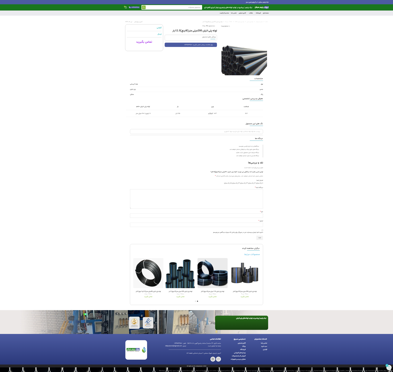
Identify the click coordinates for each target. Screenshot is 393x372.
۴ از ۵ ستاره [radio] (236, 183)
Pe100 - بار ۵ (212, 294)
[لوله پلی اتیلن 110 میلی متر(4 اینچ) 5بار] (213, 273)
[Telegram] (212, 359)
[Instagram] (218, 359)
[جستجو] (144, 7)
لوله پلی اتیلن (249, 22)
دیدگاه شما (259, 187)
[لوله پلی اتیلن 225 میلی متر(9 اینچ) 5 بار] (180, 273)
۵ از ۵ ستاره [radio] (228, 183)
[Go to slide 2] (195, 301)
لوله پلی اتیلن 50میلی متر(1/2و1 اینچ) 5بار (148, 291)
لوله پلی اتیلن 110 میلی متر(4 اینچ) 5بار (212, 291)
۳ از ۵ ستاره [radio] (244, 183)
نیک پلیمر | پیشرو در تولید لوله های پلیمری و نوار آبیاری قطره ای (228, 7)
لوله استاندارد (247, 131)
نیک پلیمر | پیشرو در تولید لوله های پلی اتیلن (251, 318)
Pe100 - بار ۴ (244, 294)
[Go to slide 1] (197, 301)
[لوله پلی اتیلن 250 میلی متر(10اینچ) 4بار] (245, 273)
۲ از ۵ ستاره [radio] (252, 183)
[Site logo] (261, 7)
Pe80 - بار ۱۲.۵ (205, 26)
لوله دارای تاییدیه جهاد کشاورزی (233, 131)
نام (261, 212)
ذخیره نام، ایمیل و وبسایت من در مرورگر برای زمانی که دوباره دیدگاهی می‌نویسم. (238, 232)
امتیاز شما (260, 180)
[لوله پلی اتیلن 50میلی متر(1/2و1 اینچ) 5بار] (148, 273)
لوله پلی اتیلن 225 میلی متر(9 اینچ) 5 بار (180, 291)
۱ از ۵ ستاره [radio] (259, 183)
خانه (266, 22)
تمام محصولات (259, 22)
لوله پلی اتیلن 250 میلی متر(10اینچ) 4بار (245, 291)
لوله (252, 131)
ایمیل (261, 221)
